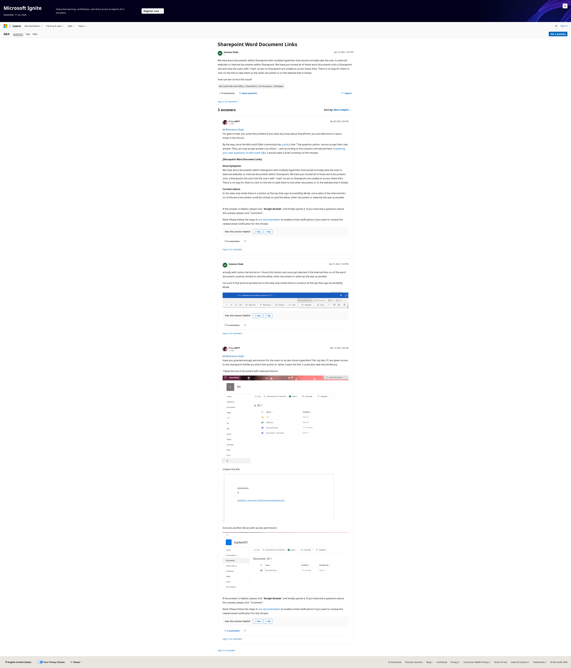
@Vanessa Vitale (235, 129)
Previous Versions (414, 662)
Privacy (454, 662)
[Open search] (556, 26)
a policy (286, 144)
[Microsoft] (5, 26)
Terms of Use (500, 662)
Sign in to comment (227, 101)
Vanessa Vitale (231, 52)
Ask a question (558, 34)
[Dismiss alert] (565, 6)
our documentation (269, 219)
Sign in (563, 25)
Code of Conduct (519, 662)
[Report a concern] (245, 241)
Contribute (441, 662)
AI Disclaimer (395, 662)
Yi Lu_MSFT (234, 121)
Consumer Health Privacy (475, 662)
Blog (428, 662)
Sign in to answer (226, 650)
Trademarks (539, 662)
